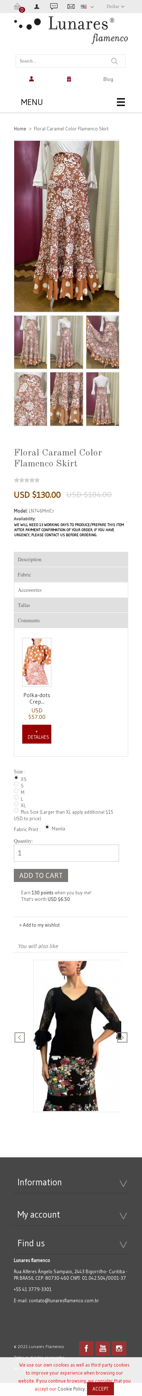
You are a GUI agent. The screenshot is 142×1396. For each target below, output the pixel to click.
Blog (108, 79)
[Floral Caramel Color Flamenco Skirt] (30, 342)
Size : (21, 771)
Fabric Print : (28, 829)
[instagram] (119, 1348)
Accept (100, 1389)
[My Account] (33, 79)
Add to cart (41, 875)
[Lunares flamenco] (71, 34)
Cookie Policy (71, 1389)
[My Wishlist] (71, 79)
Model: (21, 511)
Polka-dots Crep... (36, 698)
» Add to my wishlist (39, 925)
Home (20, 128)
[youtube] (102, 1348)
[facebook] (86, 1348)
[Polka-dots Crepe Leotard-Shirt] (36, 662)
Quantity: (23, 840)
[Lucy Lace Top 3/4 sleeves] (79, 1037)
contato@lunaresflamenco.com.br (64, 1300)
